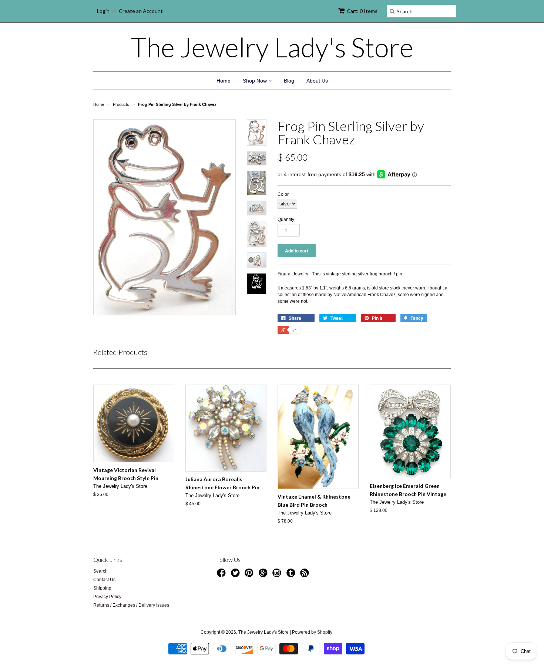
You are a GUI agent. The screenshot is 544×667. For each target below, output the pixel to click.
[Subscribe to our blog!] (305, 575)
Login (103, 11)
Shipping (102, 588)
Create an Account (141, 11)
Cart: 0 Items (362, 11)
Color (283, 194)
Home (223, 81)
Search (100, 571)
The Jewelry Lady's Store (272, 47)
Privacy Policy (107, 596)
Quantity (286, 219)
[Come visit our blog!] (292, 575)
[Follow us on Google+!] (264, 575)
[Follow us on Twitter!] (236, 575)
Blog (289, 81)
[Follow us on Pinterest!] (250, 575)
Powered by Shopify (312, 632)
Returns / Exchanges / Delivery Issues (131, 605)
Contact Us (104, 579)
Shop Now (255, 81)
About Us (317, 81)
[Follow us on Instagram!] (277, 575)
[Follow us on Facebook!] (222, 575)
